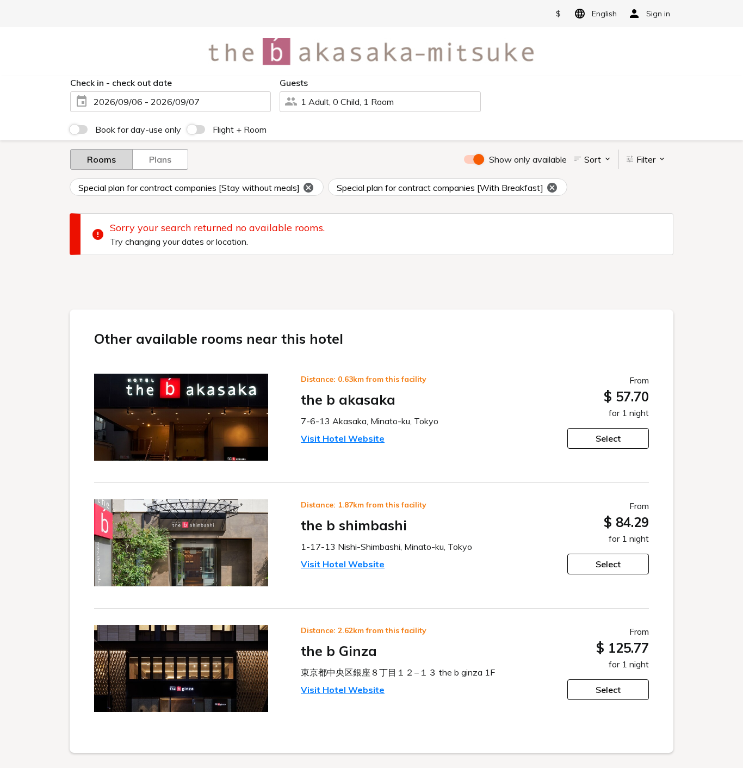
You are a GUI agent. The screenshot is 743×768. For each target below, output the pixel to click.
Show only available (528, 159)
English (604, 13)
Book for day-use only (138, 129)
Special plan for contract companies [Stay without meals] (189, 187)
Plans (160, 159)
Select (608, 438)
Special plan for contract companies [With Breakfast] (440, 187)
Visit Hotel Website (343, 438)
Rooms (101, 159)
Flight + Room (240, 129)
